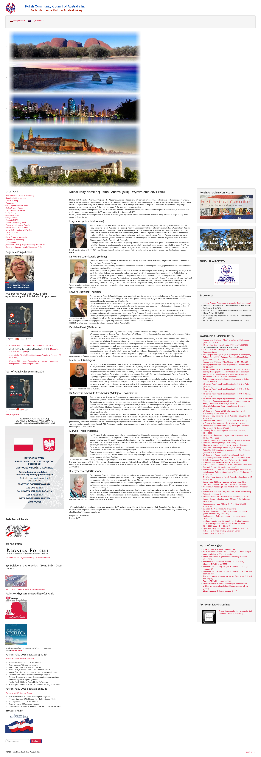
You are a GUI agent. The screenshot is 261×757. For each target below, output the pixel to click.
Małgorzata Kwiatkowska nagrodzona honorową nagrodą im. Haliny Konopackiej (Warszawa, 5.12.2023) (226, 402)
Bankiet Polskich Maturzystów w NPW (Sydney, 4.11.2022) (226, 440)
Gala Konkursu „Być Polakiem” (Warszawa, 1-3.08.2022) (225, 459)
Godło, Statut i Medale (14, 208)
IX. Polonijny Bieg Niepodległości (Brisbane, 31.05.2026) (225, 344)
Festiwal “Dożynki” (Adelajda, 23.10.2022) (219, 467)
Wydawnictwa (16, 650)
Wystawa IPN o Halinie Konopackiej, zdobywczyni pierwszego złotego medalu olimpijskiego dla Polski (33, 362)
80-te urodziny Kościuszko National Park (219, 549)
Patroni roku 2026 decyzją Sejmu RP (20, 658)
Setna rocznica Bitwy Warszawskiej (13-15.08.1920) (223, 561)
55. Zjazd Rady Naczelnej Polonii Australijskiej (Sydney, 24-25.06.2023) (226, 416)
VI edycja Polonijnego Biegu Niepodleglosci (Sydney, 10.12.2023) (224, 407)
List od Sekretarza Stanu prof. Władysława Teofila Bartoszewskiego (223, 350)
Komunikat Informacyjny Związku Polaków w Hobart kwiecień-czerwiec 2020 (227, 572)
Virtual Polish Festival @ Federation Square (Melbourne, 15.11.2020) (225, 557)
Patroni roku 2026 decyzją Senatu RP (20, 692)
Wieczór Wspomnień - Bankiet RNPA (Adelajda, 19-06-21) (225, 496)
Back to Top (251, 751)
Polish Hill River (11, 232)
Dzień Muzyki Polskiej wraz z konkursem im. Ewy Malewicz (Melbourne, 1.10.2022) (226, 451)
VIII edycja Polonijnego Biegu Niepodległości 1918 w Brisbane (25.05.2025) (227, 365)
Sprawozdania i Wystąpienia (16, 227)
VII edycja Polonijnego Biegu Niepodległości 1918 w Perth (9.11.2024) (226, 385)
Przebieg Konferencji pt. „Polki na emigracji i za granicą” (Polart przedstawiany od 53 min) (225, 512)
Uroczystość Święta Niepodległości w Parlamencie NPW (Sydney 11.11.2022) (225, 436)
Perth (19, 351)
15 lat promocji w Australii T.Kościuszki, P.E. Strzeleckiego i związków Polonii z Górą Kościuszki (227, 552)
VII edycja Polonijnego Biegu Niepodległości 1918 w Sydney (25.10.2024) (227, 390)
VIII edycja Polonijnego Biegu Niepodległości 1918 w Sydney (227, 354)
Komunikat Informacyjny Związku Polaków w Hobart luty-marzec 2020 (225, 567)
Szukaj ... (36, 741)
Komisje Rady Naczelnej (15, 210)
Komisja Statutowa (11, 218)
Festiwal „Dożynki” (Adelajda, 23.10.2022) (219, 442)
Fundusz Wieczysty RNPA (15, 222)
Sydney (25, 351)
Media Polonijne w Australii (16, 237)
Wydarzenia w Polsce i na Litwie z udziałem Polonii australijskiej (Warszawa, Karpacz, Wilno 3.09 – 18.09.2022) (226, 456)
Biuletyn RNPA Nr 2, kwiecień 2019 (217, 581)
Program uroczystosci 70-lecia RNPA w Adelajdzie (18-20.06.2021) (224, 505)
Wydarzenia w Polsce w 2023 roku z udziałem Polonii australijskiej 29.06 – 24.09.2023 (224, 412)
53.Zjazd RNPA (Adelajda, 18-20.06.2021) (219, 508)
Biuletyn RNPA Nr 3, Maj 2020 (215, 564)
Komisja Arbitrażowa (12, 215)
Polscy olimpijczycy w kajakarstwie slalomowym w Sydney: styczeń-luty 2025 (226, 380)
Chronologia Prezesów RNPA (16, 205)
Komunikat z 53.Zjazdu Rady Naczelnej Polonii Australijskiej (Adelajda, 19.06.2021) (227, 492)
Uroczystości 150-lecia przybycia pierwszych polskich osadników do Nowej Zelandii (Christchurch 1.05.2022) (224, 483)
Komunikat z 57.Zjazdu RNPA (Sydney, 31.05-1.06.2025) (225, 362)
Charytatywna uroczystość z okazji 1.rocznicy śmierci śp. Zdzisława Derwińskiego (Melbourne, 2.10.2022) (226, 446)
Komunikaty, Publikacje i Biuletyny (19, 230)
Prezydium (9, 203)
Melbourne (54, 349)
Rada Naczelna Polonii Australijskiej (19, 195)
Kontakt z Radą (11, 200)
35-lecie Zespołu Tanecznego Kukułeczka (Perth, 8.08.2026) (227, 303)
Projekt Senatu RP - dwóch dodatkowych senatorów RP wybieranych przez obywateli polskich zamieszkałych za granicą (225, 586)
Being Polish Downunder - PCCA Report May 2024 (25, 589)
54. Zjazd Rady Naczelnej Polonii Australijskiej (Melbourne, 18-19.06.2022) (228, 478)
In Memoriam (10, 242)
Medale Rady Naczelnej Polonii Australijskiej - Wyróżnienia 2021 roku (226, 487)
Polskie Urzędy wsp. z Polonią (17, 225)
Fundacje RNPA (11, 220)
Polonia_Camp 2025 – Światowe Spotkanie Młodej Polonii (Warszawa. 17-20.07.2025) (225, 358)
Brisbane (12, 351)
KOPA (7, 235)
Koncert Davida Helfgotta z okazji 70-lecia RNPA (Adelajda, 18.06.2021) (226, 500)
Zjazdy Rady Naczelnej (14, 239)
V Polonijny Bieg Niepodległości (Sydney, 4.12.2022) (224, 423)
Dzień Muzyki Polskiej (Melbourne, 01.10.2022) (221, 462)
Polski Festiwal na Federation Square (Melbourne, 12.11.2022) (227, 464)
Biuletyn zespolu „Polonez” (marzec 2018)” (220, 591)
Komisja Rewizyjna (11, 213)
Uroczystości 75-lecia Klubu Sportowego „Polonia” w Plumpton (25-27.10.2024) (35, 356)
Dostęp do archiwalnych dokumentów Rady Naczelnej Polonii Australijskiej (236, 612)
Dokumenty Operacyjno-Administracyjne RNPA (23, 247)
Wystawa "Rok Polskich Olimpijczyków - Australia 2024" (31, 345)
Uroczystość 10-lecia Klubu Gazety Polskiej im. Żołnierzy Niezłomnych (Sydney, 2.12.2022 (226, 426)
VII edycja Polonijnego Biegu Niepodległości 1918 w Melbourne (228, 398)
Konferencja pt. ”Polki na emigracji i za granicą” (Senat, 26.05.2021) (225, 517)
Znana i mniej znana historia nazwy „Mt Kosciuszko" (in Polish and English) (227, 577)
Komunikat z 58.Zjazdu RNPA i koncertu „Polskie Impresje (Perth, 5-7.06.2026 (226, 341)
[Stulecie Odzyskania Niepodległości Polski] (16, 607)
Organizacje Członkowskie (15, 198)
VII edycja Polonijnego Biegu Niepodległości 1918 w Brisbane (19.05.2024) (227, 394)
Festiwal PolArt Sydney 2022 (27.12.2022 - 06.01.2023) (225, 420)
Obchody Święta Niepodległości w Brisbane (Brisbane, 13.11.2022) (224, 431)
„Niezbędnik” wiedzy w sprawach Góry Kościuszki (25, 244)
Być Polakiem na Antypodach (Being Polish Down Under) (27, 557)
